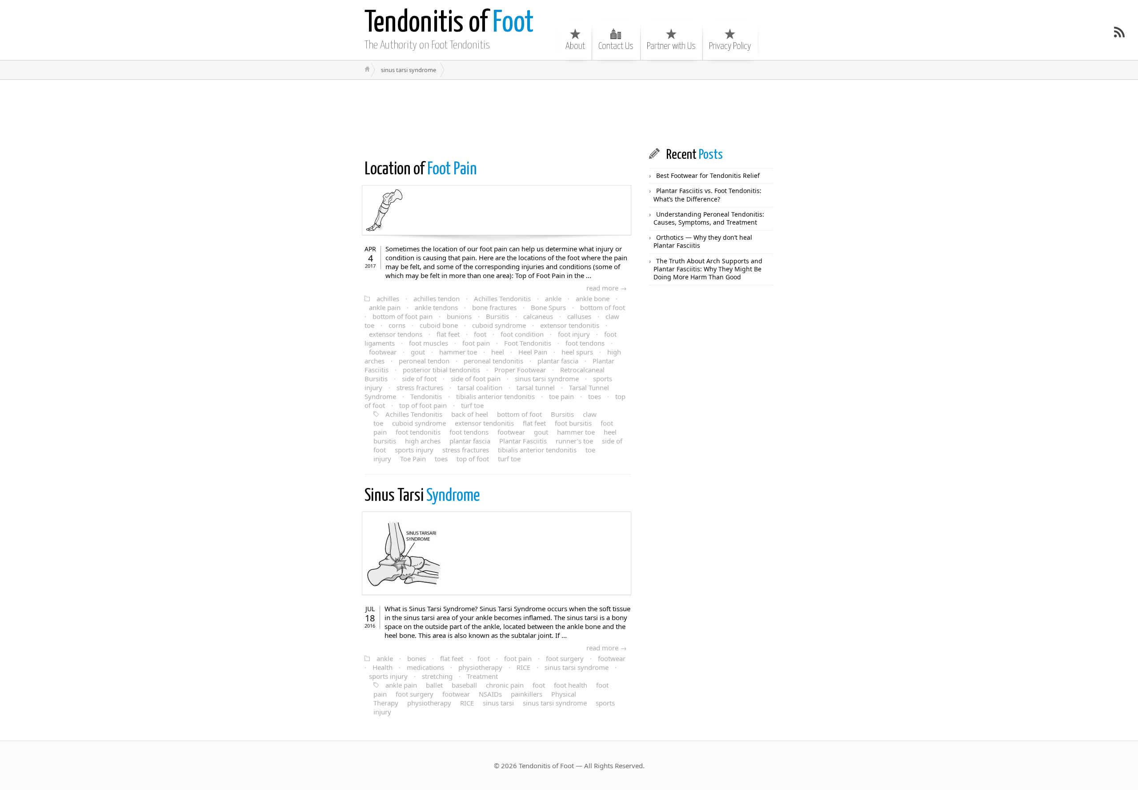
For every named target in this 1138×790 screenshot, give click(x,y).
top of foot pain (423, 405)
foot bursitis (573, 423)
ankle (553, 298)
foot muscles (428, 343)
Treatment (482, 676)
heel (497, 351)
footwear (383, 351)
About (575, 46)
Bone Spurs (548, 307)
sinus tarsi (498, 702)
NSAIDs (490, 693)
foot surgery (565, 658)
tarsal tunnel (536, 387)
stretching (437, 676)
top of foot (473, 458)
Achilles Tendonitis (502, 298)
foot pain (476, 343)
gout (418, 351)
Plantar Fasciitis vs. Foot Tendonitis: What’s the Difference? (707, 194)
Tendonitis (426, 396)
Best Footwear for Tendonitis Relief (708, 175)
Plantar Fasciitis (523, 440)
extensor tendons (395, 334)
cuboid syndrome (499, 325)
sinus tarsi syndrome (547, 378)
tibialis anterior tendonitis (495, 396)
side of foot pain (476, 378)
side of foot (419, 378)
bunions (459, 316)
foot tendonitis (418, 431)
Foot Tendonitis (527, 343)
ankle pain (385, 307)
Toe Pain (413, 458)
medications (425, 667)
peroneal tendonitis (493, 360)
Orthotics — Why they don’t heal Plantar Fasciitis (702, 241)
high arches (423, 440)
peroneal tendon (424, 360)
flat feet (448, 334)
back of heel (469, 414)
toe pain (561, 396)
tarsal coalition (479, 387)
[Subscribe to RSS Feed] (1119, 32)
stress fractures (420, 387)
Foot (449, 23)
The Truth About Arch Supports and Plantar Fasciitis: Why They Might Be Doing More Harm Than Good (707, 269)
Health (383, 667)
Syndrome (422, 496)
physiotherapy (480, 667)
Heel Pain (532, 351)
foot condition (522, 334)
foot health (570, 685)
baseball (464, 685)
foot (480, 334)
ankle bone (592, 298)
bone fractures (494, 307)
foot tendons (585, 343)
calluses (579, 316)
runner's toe (574, 440)
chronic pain (505, 685)
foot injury (574, 334)
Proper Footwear (520, 369)
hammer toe (458, 351)
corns (397, 325)
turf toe (472, 405)
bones (416, 658)
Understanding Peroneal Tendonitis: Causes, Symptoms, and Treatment (708, 218)
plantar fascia (557, 360)
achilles (388, 298)
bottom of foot (602, 307)
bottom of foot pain (403, 316)
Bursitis (497, 316)
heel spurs (577, 351)
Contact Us (615, 46)
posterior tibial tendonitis (441, 369)
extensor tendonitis (569, 325)
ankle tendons (436, 307)
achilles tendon (436, 298)
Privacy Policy (730, 46)
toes (594, 396)
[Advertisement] (517, 113)
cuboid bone (439, 325)
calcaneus (538, 316)
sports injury (414, 449)
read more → (606, 287)
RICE (523, 667)
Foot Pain (421, 169)
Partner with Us (671, 46)
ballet (434, 685)
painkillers (526, 693)
